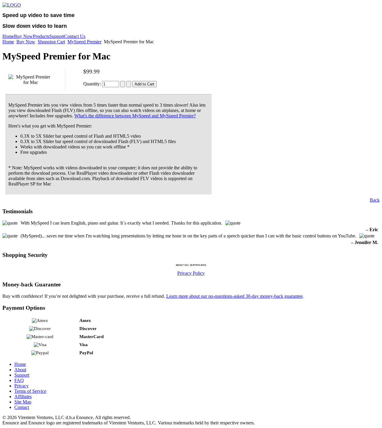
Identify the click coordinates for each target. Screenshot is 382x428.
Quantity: (92, 83)
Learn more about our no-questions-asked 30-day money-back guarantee (234, 296)
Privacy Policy (191, 273)
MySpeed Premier (84, 41)
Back (375, 200)
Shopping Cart (51, 41)
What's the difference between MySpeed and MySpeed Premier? (135, 115)
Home (8, 41)
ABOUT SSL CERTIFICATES (191, 265)
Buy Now (25, 41)
